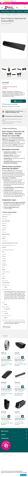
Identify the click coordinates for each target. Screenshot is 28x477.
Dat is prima (23, 475)
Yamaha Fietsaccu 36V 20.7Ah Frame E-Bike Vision (6, 389)
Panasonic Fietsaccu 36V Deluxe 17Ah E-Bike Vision (6, 360)
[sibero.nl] (9, 8)
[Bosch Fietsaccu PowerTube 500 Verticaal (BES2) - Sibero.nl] (14, 45)
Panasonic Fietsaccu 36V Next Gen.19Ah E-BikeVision (6, 419)
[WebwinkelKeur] (6, 445)
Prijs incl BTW (4, 84)
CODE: (2, 23)
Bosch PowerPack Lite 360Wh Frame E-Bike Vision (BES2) (20, 360)
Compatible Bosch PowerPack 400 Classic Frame (20, 419)
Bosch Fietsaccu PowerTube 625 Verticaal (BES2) (20, 389)
